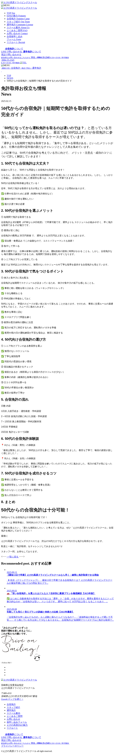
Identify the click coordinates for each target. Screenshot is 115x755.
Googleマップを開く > (12, 699)
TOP (9, 75)
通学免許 (11, 710)
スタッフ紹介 (13, 707)
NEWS (10, 78)
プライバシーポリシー (12, 746)
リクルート (12, 728)
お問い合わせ (13, 719)
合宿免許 (11, 704)
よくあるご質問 (14, 716)
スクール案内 (13, 713)
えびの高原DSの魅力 (17, 725)
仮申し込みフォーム (17, 722)
